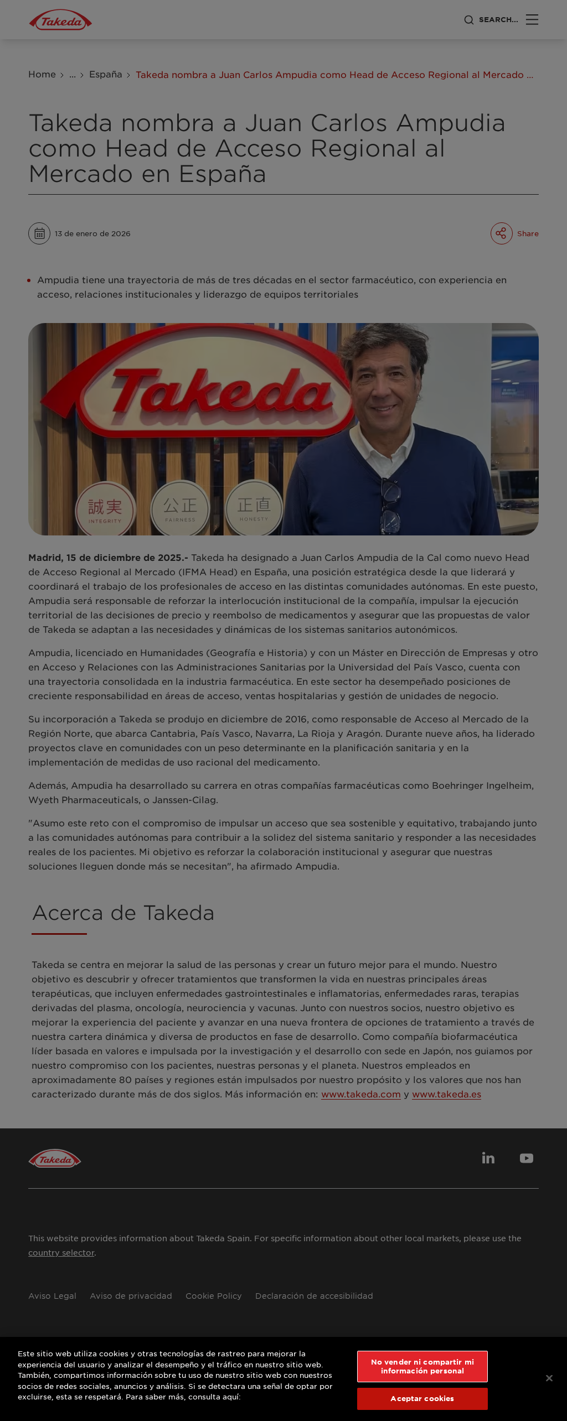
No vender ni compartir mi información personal (422, 1366)
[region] (283, 1379)
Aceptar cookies (422, 1398)
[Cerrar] (549, 1378)
